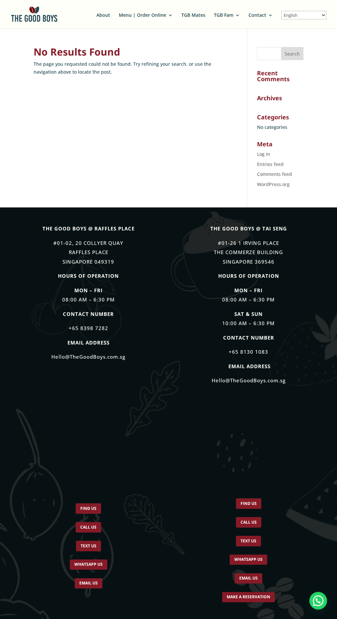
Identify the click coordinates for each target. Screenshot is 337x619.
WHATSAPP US (88, 572)
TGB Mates (193, 15)
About (103, 15)
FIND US (88, 509)
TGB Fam (223, 15)
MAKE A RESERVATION (248, 609)
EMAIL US (88, 593)
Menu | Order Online (142, 15)
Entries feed (270, 164)
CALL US (88, 530)
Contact (257, 15)
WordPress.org (273, 184)
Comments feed (274, 174)
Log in (263, 154)
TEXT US (88, 551)
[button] (318, 600)
